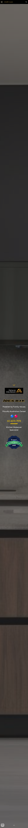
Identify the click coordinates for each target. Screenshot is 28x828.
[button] (1, 2)
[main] (14, 409)
